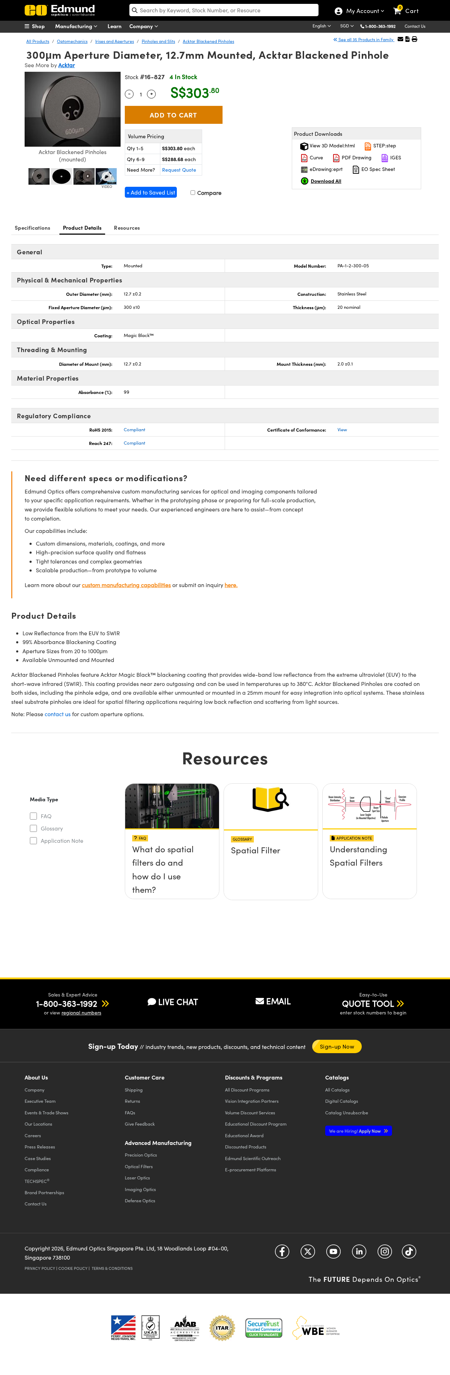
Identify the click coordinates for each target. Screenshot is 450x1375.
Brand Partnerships (44, 1192)
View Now (172, 851)
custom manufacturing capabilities (126, 584)
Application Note (62, 840)
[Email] (400, 39)
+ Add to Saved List (151, 192)
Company (141, 26)
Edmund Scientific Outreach (253, 1158)
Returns (132, 1101)
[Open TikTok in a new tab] (409, 1254)
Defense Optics (140, 1200)
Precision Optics (141, 1155)
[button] (383, 26)
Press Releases (40, 1147)
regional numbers (81, 1012)
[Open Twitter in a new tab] (308, 1254)
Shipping (134, 1090)
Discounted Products (245, 1147)
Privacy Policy (40, 1268)
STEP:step (384, 145)
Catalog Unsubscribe (346, 1112)
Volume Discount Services (250, 1112)
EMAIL (278, 1000)
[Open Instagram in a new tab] (385, 1254)
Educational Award (244, 1135)
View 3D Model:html (331, 145)
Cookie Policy (73, 1268)
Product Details (82, 227)
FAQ (46, 816)
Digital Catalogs (341, 1101)
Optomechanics (72, 41)
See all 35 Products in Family (366, 39)
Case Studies (38, 1158)
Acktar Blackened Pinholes (208, 41)
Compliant (134, 429)
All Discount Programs (247, 1090)
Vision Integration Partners (252, 1101)
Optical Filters (139, 1166)
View (342, 429)
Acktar (66, 65)
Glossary (52, 828)
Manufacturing (74, 26)
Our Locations (38, 1124)
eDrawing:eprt (325, 169)
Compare (208, 192)
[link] (409, 5)
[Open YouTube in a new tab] (333, 1254)
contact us (58, 714)
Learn (115, 26)
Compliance (37, 1169)
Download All (326, 180)
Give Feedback (140, 1124)
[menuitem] (42, 26)
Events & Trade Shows (47, 1112)
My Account (362, 11)
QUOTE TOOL (368, 1003)
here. (231, 584)
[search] (224, 10)
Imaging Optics (140, 1189)
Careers (33, 1135)
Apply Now (355, 1131)
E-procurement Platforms (250, 1169)
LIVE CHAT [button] (178, 1002)
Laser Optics (137, 1177)
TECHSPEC (37, 1181)
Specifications (33, 227)
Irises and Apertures (114, 41)
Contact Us (415, 26)
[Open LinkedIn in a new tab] (359, 1254)
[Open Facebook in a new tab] (282, 1254)
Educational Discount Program (256, 1124)
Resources (127, 227)
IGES (395, 157)
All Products (37, 41)
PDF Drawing (356, 157)
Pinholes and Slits (158, 41)
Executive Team (40, 1101)
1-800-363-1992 (380, 26)
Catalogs (337, 1090)
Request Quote (179, 169)
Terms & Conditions (112, 1268)
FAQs (130, 1112)
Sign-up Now (337, 1046)
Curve (315, 157)
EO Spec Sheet (377, 169)
